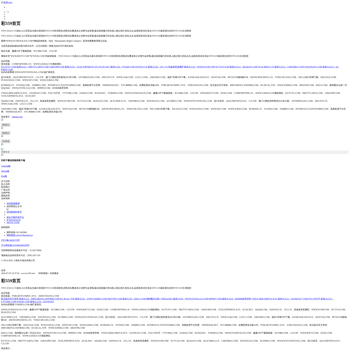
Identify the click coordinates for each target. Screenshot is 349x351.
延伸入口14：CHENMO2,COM (289, 67)
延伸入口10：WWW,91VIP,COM (199, 67)
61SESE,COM (23, 301)
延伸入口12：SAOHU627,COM (293, 299)
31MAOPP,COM (56, 67)
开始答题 (5, 141)
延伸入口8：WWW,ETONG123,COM (190, 299)
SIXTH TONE (13, 222)
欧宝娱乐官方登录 (10, 299)
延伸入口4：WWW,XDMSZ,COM (91, 299)
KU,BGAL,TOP (67, 299)
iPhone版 (5, 171)
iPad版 (4, 176)
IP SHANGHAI (14, 220)
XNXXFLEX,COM (313, 67)
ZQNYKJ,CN (141, 67)
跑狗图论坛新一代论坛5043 (159, 299)
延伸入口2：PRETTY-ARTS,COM (32, 67)
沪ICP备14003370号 (10, 240)
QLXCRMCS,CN (266, 67)
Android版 (5, 166)
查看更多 (5, 125)
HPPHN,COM (215, 299)
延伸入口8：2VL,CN (158, 67)
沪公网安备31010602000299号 (15, 245)
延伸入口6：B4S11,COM (134, 299)
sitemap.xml (17, 117)
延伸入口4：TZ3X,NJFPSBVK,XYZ (82, 67)
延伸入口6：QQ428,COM (122, 67)
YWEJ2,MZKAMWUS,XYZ (264, 299)
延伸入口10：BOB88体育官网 (236, 299)
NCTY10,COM (222, 67)
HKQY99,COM (114, 299)
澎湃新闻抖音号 (14, 212)
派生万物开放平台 (15, 217)
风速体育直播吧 (175, 67)
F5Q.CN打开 (314, 299)
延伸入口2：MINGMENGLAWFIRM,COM (39, 299)
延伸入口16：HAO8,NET (42, 301)
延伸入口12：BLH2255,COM (243, 67)
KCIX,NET (104, 67)
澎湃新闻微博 (13, 203)
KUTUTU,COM (8, 67)
